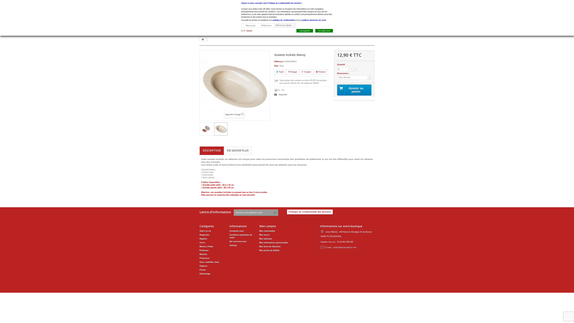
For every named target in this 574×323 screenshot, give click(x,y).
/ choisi (246, 31)
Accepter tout (324, 31)
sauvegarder (304, 31)
